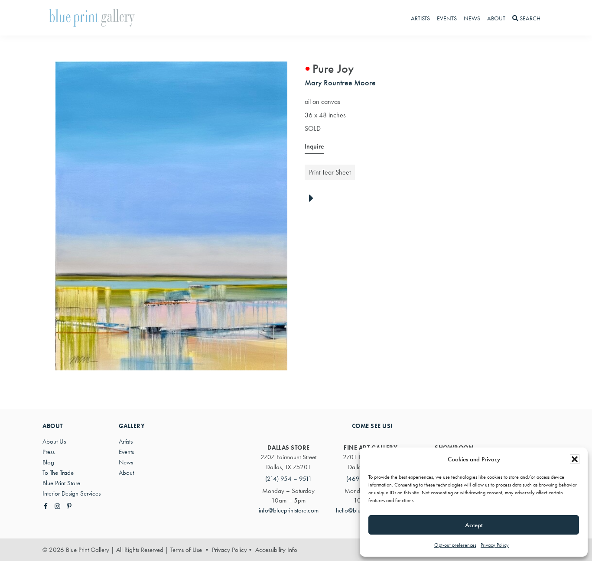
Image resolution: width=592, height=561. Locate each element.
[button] (574, 459)
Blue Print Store (61, 483)
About (126, 472)
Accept (474, 525)
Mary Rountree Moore (340, 83)
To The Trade (58, 472)
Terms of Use (186, 549)
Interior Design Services (71, 493)
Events (126, 452)
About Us (54, 441)
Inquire (314, 146)
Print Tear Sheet (330, 172)
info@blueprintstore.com (289, 510)
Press (48, 452)
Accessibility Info (276, 549)
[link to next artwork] (313, 199)
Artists (126, 441)
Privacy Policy (495, 545)
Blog (48, 462)
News (126, 462)
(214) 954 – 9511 (288, 478)
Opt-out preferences (455, 545)
